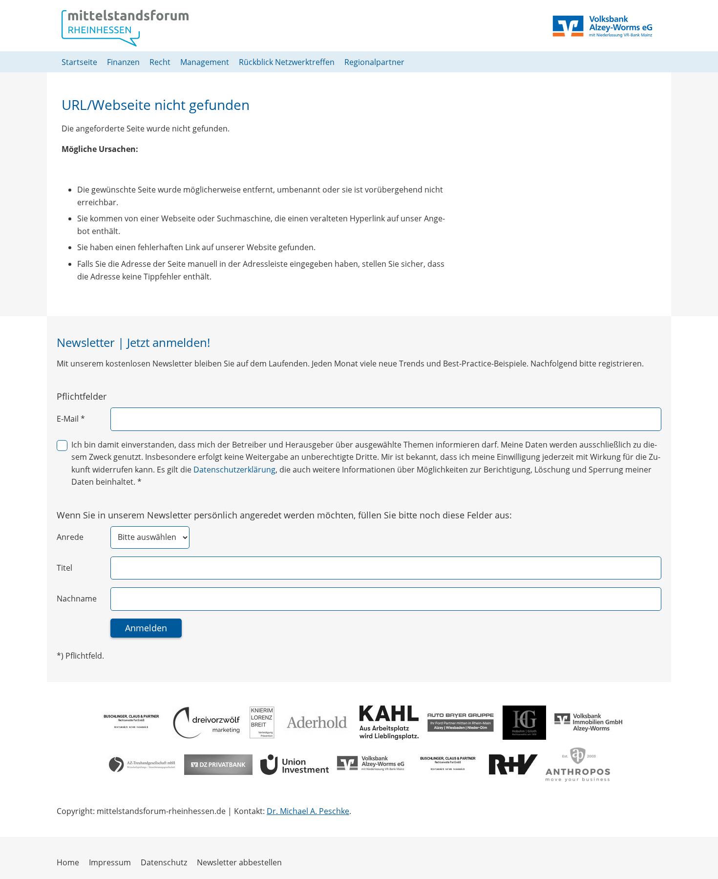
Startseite (79, 62)
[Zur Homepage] (125, 28)
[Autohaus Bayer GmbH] (460, 722)
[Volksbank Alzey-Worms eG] (371, 764)
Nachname (77, 598)
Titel (64, 567)
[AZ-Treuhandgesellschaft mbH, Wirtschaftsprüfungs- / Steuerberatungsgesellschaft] (142, 764)
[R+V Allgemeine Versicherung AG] (513, 764)
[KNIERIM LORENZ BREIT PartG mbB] (262, 723)
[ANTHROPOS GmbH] (578, 765)
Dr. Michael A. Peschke (308, 811)
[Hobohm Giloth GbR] (524, 723)
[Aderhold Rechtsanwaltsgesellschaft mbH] (317, 722)
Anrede (70, 537)
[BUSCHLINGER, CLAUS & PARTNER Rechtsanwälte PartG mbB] (130, 722)
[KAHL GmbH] (389, 723)
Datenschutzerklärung (234, 469)
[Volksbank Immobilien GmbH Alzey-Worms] (588, 722)
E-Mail (71, 418)
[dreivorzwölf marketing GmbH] (206, 723)
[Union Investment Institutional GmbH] (294, 764)
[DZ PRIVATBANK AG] (218, 764)
